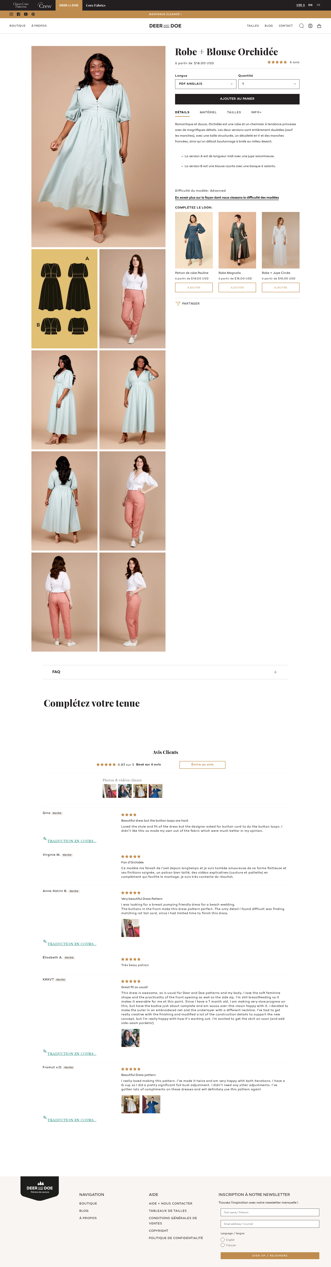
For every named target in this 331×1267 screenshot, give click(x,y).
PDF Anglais (190, 84)
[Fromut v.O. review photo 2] (151, 1104)
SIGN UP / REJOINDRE (270, 1255)
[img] (129, 815)
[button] (18, 26)
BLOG (84, 1211)
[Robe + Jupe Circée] (281, 240)
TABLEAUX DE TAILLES (168, 1211)
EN (310, 5)
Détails (182, 112)
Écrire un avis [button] (202, 765)
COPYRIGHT (159, 1231)
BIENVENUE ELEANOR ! (165, 14)
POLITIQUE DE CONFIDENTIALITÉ (176, 1238)
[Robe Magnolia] (237, 240)
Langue (181, 76)
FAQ (56, 672)
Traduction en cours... (72, 841)
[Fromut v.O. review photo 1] (130, 1104)
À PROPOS (88, 1218)
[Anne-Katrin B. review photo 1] (130, 928)
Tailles (234, 112)
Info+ (256, 112)
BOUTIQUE (88, 1204)
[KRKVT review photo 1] (130, 1038)
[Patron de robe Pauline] (194, 240)
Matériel (208, 112)
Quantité (245, 76)
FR (318, 5)
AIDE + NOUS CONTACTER (171, 1204)
